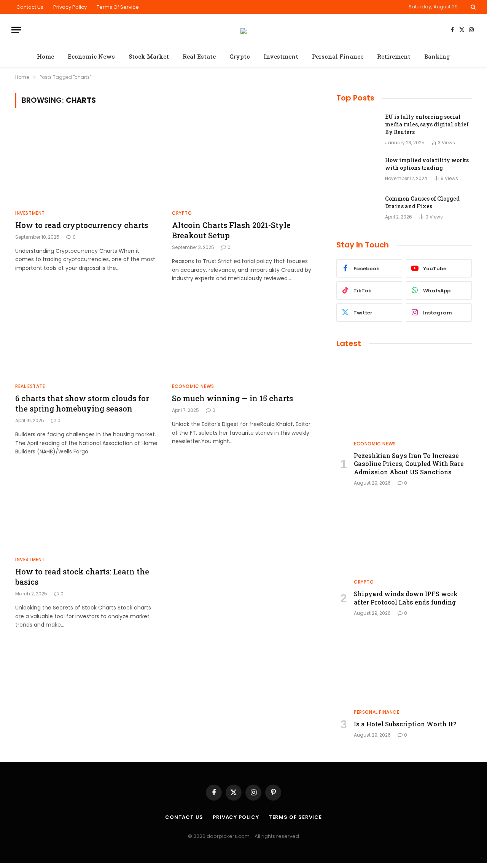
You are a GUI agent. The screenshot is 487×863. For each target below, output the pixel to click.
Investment (281, 56)
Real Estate (199, 56)
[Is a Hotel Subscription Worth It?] (404, 665)
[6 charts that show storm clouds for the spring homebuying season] (86, 336)
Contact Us (29, 7)
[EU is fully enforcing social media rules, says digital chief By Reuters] (357, 126)
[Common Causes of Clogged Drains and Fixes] (357, 208)
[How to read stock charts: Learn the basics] (86, 509)
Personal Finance (337, 56)
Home (45, 56)
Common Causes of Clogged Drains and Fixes (422, 202)
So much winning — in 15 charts (232, 398)
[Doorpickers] (243, 30)
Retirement (394, 56)
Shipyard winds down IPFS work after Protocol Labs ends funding (406, 598)
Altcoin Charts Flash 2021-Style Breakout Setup (231, 230)
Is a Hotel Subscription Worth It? (405, 724)
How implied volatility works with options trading (427, 163)
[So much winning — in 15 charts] (243, 336)
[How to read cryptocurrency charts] (86, 163)
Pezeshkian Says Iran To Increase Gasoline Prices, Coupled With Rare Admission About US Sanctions (409, 463)
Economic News (91, 56)
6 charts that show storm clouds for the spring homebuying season (82, 403)
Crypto (239, 56)
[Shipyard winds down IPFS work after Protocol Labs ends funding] (404, 534)
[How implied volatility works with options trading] (357, 170)
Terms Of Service (118, 7)
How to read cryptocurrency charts (81, 225)
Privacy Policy (70, 7)
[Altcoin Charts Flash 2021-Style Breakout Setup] (243, 163)
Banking (437, 56)
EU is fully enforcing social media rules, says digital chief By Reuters (427, 124)
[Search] (472, 7)
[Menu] (16, 29)
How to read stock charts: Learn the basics (82, 576)
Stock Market (149, 56)
